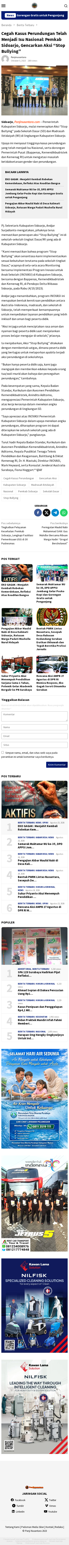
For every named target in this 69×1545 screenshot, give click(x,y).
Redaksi (59, 1527)
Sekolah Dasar (51, 491)
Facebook (20, 1500)
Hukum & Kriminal (45, 887)
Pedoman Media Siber (32, 1527)
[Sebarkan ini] (38, 512)
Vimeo (52, 1506)
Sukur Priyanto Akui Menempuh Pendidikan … (38, 895)
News (38, 822)
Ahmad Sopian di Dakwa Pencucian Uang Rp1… (40, 992)
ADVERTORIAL (24, 969)
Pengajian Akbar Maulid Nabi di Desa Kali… (38, 862)
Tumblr (20, 1506)
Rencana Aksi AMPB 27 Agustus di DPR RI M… (39, 908)
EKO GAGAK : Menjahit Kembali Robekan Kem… (38, 827)
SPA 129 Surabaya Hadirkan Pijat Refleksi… (39, 974)
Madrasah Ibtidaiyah (42, 485)
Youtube (52, 1511)
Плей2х (26, 1539)
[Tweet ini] (46, 512)
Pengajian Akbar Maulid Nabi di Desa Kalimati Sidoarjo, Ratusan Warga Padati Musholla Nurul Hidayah (33, 207)
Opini (45, 822)
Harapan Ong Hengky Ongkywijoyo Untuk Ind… (41, 1036)
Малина (46, 1543)
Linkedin (20, 1511)
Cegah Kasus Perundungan (18, 478)
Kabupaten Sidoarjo (14, 485)
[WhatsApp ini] (64, 512)
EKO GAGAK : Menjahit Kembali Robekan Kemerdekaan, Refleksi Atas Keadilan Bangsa (16, 590)
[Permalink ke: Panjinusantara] (5, 59)
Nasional (8, 491)
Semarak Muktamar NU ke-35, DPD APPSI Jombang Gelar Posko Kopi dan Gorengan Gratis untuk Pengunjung (34, 193)
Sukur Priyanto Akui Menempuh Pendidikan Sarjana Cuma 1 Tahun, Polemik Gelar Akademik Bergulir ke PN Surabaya (16, 682)
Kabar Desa (41, 837)
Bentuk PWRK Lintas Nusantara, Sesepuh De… (39, 878)
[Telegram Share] (55, 512)
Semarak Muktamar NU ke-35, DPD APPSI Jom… (40, 845)
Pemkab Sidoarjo (28, 491)
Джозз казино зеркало (37, 1541)
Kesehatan (41, 1016)
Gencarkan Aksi (48, 478)
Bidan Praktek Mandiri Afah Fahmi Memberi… (40, 1021)
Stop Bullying (10, 498)
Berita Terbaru (26, 822)
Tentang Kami (12, 1527)
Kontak (49, 1527)
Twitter (52, 1500)
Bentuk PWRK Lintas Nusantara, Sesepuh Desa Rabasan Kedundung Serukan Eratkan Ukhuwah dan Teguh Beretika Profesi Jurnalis (51, 639)
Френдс (19, 1543)
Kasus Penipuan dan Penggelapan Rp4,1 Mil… (40, 1008)
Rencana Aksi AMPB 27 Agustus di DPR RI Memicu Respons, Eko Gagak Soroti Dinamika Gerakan (51, 682)
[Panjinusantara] (34, 5)
